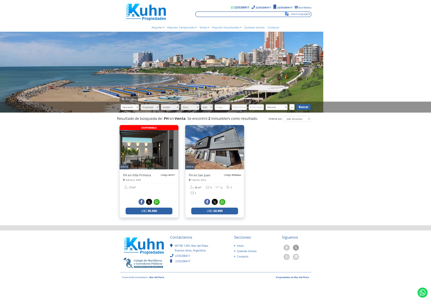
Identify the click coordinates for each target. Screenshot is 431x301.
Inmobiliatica (141, 277)
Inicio (240, 246)
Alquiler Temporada (181, 27)
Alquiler (157, 27)
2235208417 (241, 7)
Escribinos (304, 7)
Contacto (273, 27)
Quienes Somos (254, 27)
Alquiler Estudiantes (225, 27)
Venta (203, 27)
